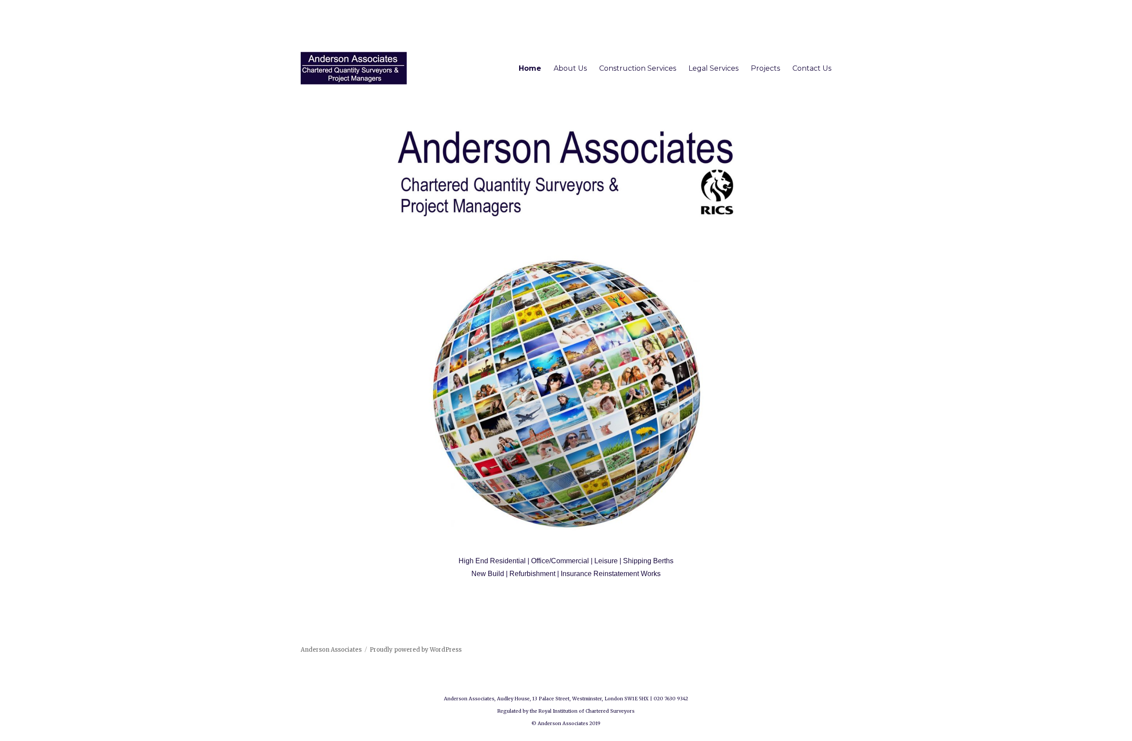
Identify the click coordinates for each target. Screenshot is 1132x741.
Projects (765, 68)
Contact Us (811, 68)
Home (530, 68)
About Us (570, 68)
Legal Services (713, 68)
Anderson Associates (331, 649)
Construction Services (637, 68)
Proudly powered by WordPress (416, 649)
